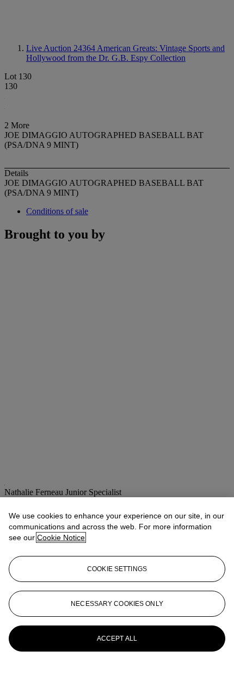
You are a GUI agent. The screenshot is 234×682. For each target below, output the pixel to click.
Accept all (117, 638)
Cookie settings (117, 569)
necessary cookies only (117, 604)
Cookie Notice (61, 537)
